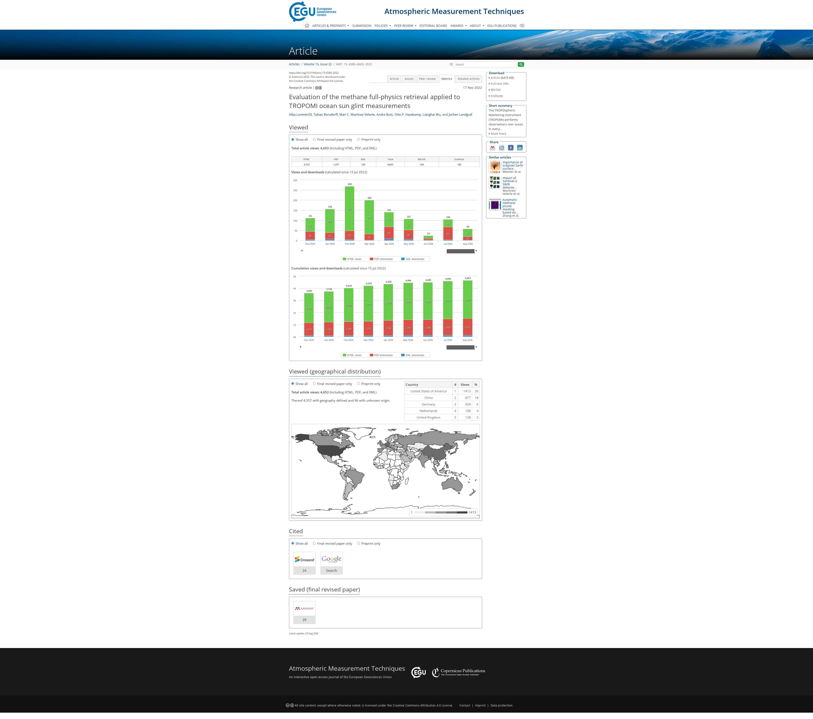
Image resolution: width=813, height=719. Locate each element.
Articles (294, 64)
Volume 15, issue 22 (318, 64)
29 (304, 620)
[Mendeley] (492, 147)
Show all (302, 139)
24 (304, 570)
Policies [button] (382, 26)
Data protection (502, 705)
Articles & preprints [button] (329, 26)
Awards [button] (457, 26)
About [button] (476, 26)
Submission (361, 26)
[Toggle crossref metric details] (304, 559)
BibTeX (496, 90)
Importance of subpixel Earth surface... (513, 165)
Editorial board (433, 26)
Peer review (427, 79)
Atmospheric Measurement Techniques (454, 11)
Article (394, 79)
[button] (451, 64)
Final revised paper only (334, 139)
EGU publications (502, 26)
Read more (498, 134)
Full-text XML (500, 84)
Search (331, 570)
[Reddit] (502, 147)
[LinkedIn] (520, 147)
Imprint (480, 705)
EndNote (497, 96)
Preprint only (370, 139)
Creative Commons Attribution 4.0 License (422, 705)
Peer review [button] (404, 26)
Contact (464, 705)
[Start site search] (521, 64)
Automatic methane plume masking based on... (510, 206)
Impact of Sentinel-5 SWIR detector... (510, 182)
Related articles (469, 79)
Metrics (446, 79)
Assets (409, 79)
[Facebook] (511, 147)
